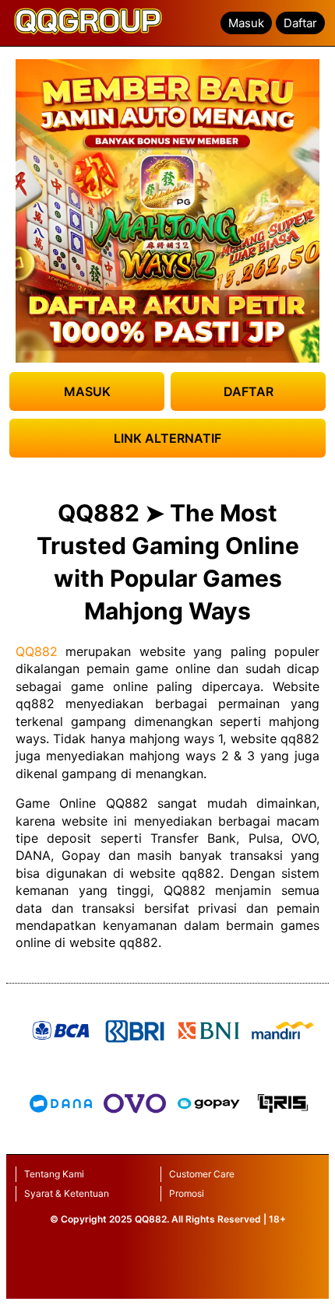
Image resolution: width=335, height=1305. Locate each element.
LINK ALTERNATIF (167, 438)
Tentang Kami (54, 1174)
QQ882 (37, 651)
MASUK (87, 391)
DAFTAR (248, 391)
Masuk (246, 23)
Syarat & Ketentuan (66, 1193)
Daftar (300, 23)
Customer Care (202, 1174)
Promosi (186, 1193)
